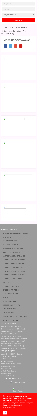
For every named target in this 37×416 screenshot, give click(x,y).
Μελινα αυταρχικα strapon (9, 338)
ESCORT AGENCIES (10, 241)
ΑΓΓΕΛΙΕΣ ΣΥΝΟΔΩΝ (10, 245)
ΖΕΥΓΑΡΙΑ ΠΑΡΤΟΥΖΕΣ (11, 294)
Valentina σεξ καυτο (7, 331)
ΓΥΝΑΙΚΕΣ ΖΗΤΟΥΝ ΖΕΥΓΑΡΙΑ (14, 260)
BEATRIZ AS (5, 359)
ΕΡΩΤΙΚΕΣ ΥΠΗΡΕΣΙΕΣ (11, 290)
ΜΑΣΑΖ (5, 297)
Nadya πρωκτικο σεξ (8, 363)
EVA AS (3, 373)
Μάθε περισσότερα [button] (9, 407)
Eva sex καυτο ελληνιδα (8, 329)
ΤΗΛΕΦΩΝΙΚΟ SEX (9, 309)
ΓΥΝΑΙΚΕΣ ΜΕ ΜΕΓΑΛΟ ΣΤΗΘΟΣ (14, 263)
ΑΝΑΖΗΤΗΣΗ (19, 20)
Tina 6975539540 (7, 334)
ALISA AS (4, 361)
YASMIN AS (5, 366)
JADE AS (4, 368)
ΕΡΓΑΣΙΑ (6, 282)
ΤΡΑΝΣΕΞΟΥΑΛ (8, 312)
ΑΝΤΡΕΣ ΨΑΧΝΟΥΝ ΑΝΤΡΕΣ (13, 252)
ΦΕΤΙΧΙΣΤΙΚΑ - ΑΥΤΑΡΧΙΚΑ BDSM (15, 316)
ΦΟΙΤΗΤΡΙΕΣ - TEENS (10, 320)
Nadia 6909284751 (7, 336)
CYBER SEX (7, 237)
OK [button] (5, 412)
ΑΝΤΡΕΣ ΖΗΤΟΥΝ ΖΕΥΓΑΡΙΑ (13, 248)
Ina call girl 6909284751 (9, 348)
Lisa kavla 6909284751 (8, 341)
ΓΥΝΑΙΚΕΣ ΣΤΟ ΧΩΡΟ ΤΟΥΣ (13, 267)
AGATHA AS (5, 356)
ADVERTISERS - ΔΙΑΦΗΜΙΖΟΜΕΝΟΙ (15, 233)
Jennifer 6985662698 (8, 346)
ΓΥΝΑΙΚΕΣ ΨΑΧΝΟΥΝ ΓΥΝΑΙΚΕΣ (15, 275)
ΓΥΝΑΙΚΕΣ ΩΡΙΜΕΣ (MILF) (12, 278)
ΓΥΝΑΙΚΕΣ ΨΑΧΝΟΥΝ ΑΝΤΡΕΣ (14, 271)
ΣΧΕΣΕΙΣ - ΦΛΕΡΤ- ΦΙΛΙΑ (11, 305)
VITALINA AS (5, 371)
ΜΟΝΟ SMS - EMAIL (10, 301)
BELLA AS (4, 376)
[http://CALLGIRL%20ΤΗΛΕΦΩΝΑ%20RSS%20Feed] (14, 34)
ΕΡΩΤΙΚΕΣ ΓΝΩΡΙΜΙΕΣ (11, 286)
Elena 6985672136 (7, 343)
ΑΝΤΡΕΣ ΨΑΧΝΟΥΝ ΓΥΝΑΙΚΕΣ (14, 256)
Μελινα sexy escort (7, 326)
